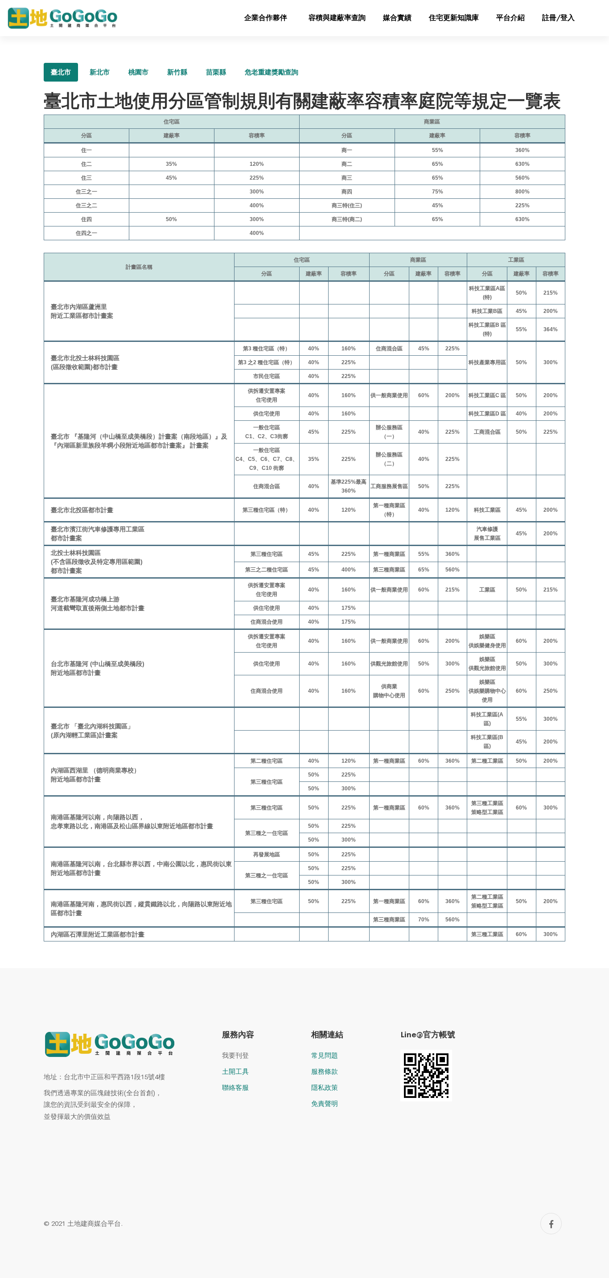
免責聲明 (324, 1103)
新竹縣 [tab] (177, 72)
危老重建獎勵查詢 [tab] (271, 72)
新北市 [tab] (100, 72)
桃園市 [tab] (138, 72)
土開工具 (235, 1071)
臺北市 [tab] (61, 72)
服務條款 (324, 1071)
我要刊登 (235, 1055)
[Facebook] (551, 1223)
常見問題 (324, 1055)
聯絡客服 (235, 1087)
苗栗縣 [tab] (216, 72)
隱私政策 (324, 1087)
